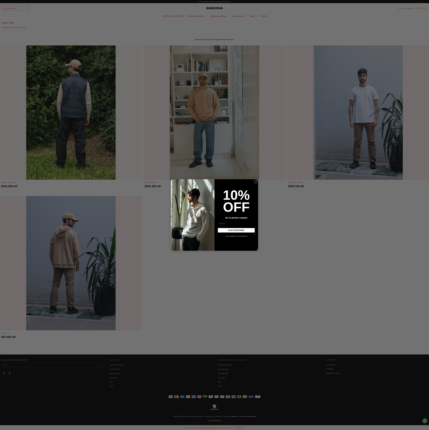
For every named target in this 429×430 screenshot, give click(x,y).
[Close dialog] (255, 181)
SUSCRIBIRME (236, 230)
